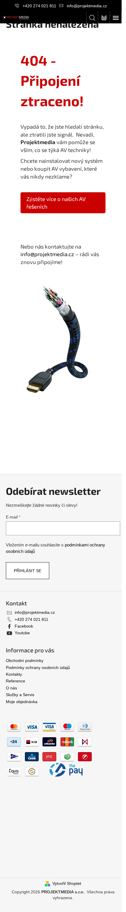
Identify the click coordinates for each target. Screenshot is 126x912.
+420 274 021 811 (39, 6)
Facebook (24, 626)
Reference (15, 681)
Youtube (22, 632)
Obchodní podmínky (24, 660)
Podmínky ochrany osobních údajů (38, 667)
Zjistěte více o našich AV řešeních (56, 202)
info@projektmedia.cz (87, 6)
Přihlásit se (27, 570)
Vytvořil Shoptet (66, 883)
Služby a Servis (20, 694)
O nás (11, 688)
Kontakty (14, 674)
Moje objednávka (22, 701)
